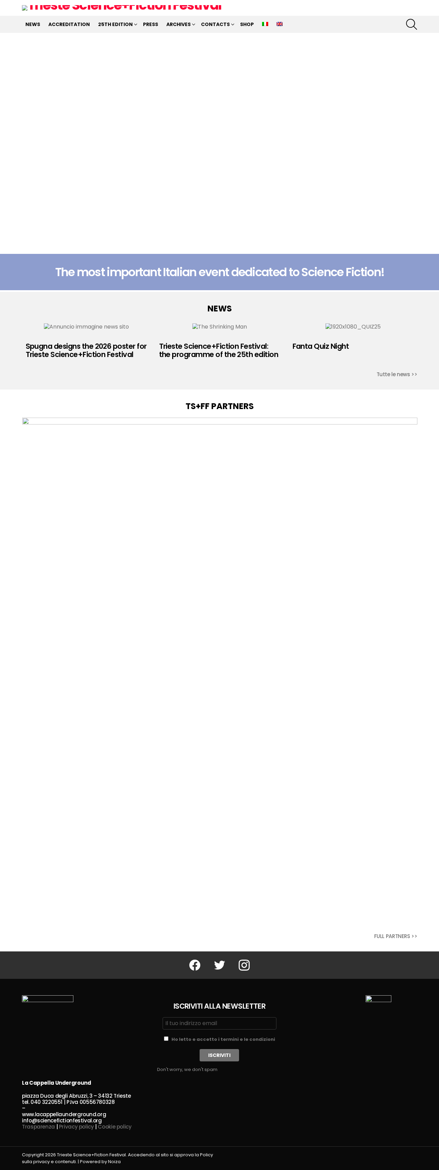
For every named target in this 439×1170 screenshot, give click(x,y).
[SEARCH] (411, 24)
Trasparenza (38, 1126)
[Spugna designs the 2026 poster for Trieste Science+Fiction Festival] (86, 326)
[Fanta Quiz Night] (353, 326)
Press (150, 24)
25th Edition (115, 24)
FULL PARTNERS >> (395, 936)
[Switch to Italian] (265, 24)
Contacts (215, 24)
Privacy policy (76, 1126)
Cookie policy (114, 1126)
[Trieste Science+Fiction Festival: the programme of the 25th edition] (219, 326)
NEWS (32, 24)
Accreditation (69, 24)
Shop (247, 24)
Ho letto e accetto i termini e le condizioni (223, 1039)
